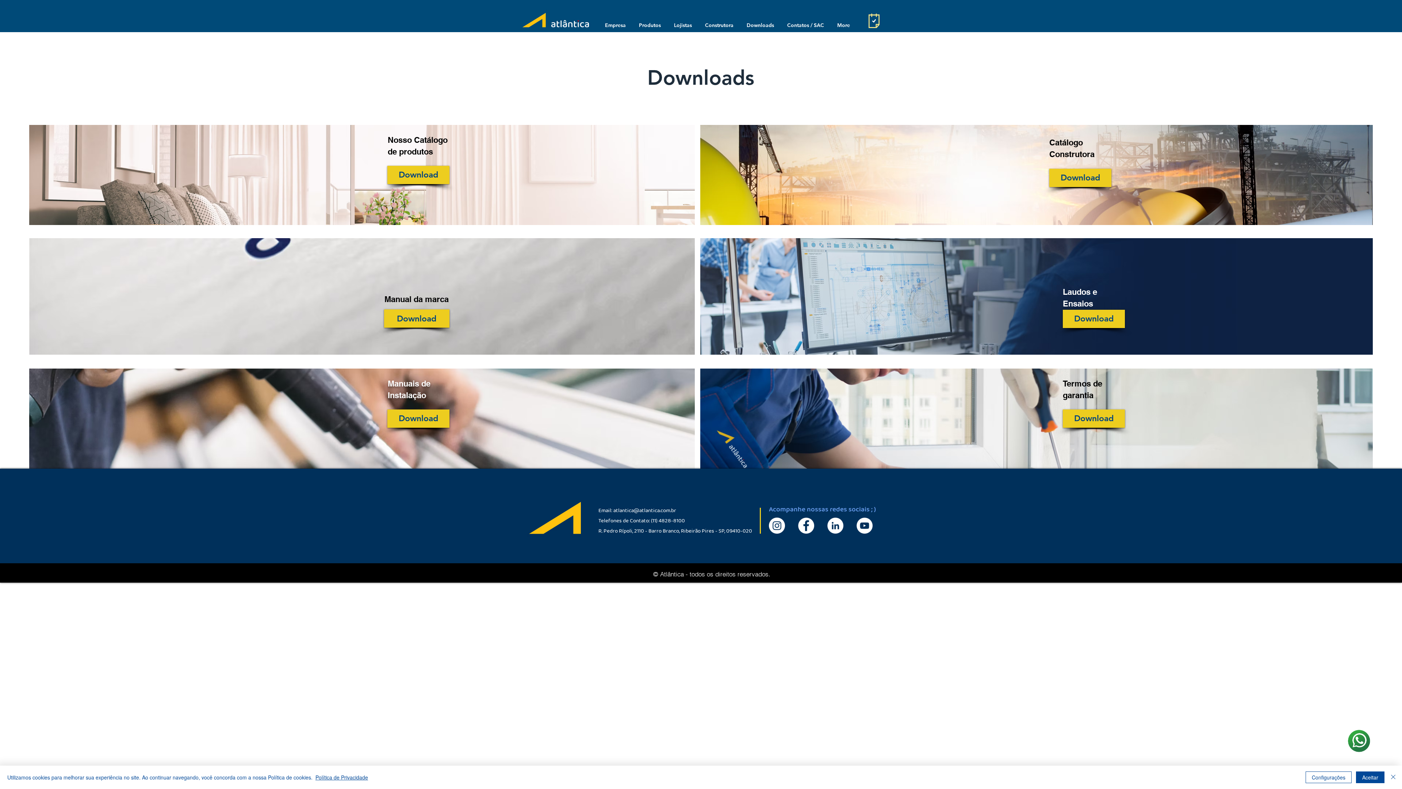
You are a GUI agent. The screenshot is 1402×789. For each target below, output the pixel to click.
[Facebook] (806, 526)
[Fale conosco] (1359, 740)
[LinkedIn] (835, 526)
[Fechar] (1393, 777)
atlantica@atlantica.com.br (644, 512)
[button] (615, 25)
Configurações (1328, 777)
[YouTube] (865, 526)
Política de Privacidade (341, 777)
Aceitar (1370, 777)
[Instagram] (777, 526)
